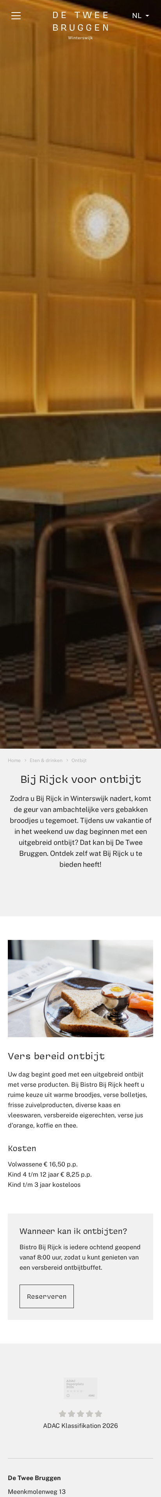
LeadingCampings (80, 1429)
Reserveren (46, 1296)
